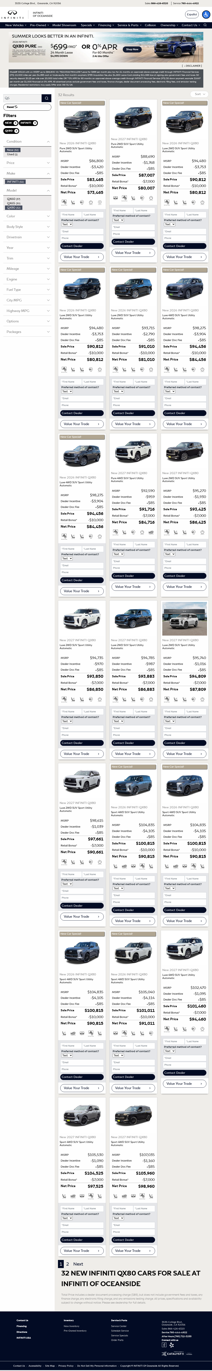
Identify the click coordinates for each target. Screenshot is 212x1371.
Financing (22, 1326)
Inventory (69, 1320)
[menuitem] (28, 150)
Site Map (50, 1365)
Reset (11, 107)
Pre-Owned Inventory (75, 1330)
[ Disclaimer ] (192, 65)
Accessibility (35, 1365)
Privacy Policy (66, 1365)
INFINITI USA (24, 1337)
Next (78, 1264)
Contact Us (22, 1320)
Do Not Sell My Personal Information (97, 1365)
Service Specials (119, 1335)
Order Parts (117, 1340)
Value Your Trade (76, 257)
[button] (206, 14)
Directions (22, 1332)
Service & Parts (119, 1320)
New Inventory (71, 1326)
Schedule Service (120, 1330)
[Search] (46, 98)
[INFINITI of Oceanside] (27, 14)
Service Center (118, 1326)
